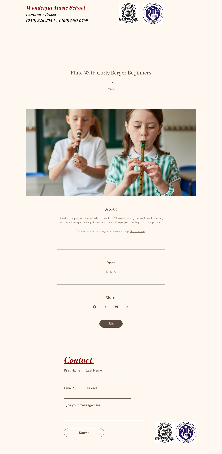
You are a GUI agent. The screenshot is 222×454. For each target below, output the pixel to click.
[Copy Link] (128, 307)
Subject (91, 388)
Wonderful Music (47, 8)
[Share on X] (105, 307)
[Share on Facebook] (94, 307)
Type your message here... (83, 405)
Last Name (94, 370)
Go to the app (137, 231)
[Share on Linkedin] (116, 307)
